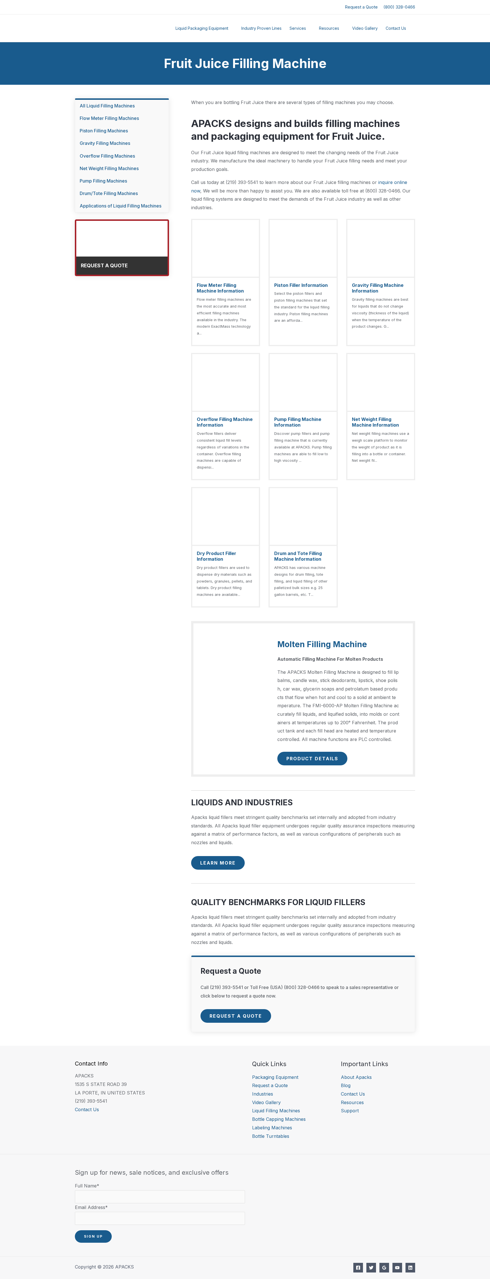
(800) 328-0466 (399, 7)
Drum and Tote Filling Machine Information (298, 556)
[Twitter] (371, 1267)
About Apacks (356, 1077)
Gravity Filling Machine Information (378, 288)
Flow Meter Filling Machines (109, 118)
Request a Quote (361, 7)
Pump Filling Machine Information (297, 422)
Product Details (312, 758)
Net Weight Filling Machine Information (375, 422)
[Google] (384, 1267)
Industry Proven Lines (261, 28)
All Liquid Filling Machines (107, 106)
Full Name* (87, 1186)
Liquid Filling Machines (276, 1110)
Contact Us (396, 28)
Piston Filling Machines (104, 131)
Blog (345, 1085)
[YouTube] (397, 1267)
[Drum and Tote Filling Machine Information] (303, 547)
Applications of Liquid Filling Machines (120, 206)
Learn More (218, 863)
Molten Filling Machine (322, 644)
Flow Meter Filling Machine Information (220, 288)
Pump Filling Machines (103, 181)
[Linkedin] (410, 1267)
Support (350, 1110)
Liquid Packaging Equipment (202, 28)
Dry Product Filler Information (216, 556)
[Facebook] (358, 1267)
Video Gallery (365, 28)
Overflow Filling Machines (107, 156)
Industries (262, 1094)
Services (298, 28)
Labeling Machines (272, 1127)
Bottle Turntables (270, 1136)
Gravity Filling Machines (105, 143)
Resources (329, 28)
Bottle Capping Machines (279, 1119)
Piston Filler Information (301, 285)
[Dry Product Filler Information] (225, 547)
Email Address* (91, 1207)
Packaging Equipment (275, 1077)
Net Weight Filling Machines (109, 168)
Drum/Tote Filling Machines (109, 193)
